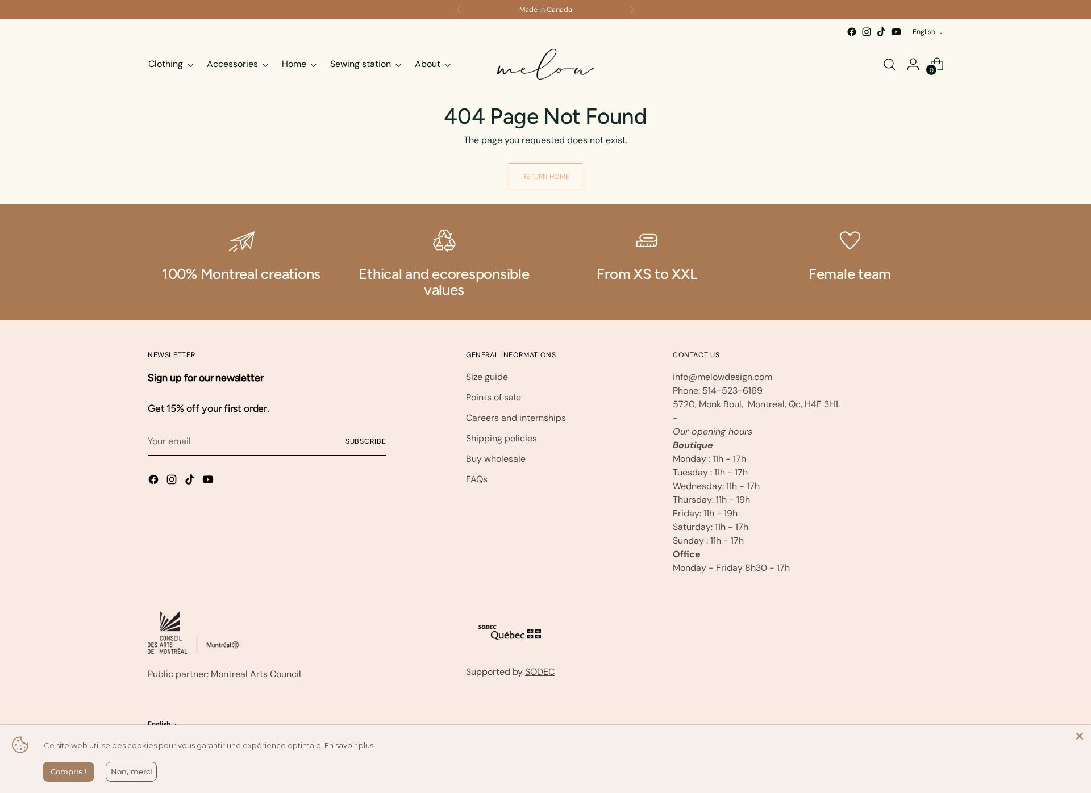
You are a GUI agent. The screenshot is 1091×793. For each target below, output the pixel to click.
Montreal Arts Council (256, 674)
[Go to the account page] (913, 64)
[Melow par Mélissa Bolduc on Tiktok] (881, 32)
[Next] (632, 9)
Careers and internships (516, 418)
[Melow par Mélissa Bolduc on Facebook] (852, 32)
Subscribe (365, 441)
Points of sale (493, 397)
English (924, 31)
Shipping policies (501, 438)
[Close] (1079, 736)
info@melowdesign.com (722, 377)
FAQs (477, 479)
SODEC (540, 672)
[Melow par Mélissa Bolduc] (545, 64)
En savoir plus (348, 745)
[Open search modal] (889, 64)
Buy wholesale (496, 459)
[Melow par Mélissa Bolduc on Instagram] (866, 32)
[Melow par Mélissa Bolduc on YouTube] (896, 32)
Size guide (487, 377)
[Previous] (458, 9)
